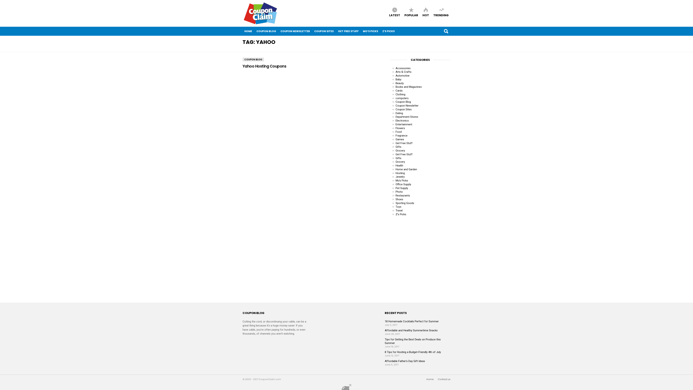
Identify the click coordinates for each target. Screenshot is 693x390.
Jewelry (400, 176)
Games (400, 139)
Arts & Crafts (403, 71)
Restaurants (403, 195)
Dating (399, 113)
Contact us (444, 379)
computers (402, 98)
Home (248, 31)
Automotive (402, 75)
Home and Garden (406, 169)
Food (399, 131)
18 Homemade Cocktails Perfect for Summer (412, 321)
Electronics (402, 120)
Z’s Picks (388, 31)
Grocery (400, 150)
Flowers (400, 128)
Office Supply (403, 184)
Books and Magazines (409, 86)
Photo (399, 191)
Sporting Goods (405, 203)
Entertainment (404, 124)
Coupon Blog (266, 31)
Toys (398, 206)
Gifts (398, 146)
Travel (399, 210)
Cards (399, 90)
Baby (398, 79)
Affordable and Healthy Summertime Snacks (411, 330)
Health (399, 165)
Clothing (400, 94)
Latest (394, 15)
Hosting (400, 173)
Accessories (403, 68)
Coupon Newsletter (295, 31)
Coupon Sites (324, 31)
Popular (411, 15)
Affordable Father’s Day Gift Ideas (405, 361)
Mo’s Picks (370, 31)
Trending (441, 15)
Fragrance (401, 135)
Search (446, 31)
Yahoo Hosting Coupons (264, 66)
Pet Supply (402, 188)
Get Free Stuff (348, 31)
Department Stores (407, 116)
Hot (425, 15)
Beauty (400, 83)
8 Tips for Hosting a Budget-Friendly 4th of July (413, 352)
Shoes (399, 199)
